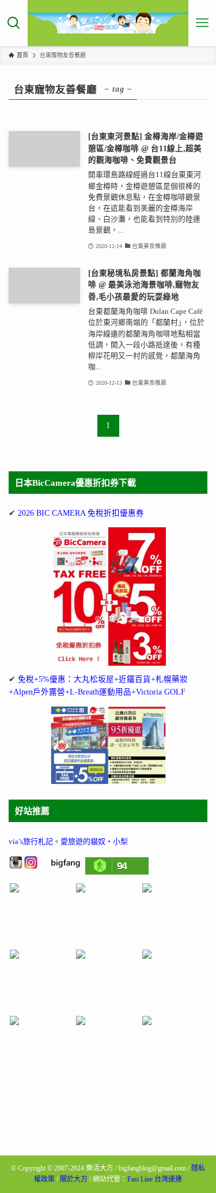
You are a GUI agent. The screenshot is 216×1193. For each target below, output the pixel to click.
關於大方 (74, 1179)
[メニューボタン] (202, 23)
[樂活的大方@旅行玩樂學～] (108, 23)
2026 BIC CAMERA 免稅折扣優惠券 (81, 513)
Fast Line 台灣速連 (154, 1179)
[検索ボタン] (14, 23)
